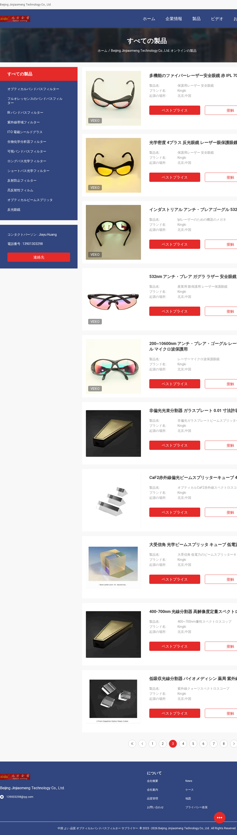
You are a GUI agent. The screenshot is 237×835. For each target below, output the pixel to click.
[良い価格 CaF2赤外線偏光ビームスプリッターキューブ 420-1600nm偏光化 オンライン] (113, 500)
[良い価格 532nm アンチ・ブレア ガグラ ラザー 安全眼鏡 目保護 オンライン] (113, 299)
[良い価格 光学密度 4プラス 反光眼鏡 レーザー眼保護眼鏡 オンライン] (113, 165)
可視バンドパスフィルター (26, 151)
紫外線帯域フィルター (23, 122)
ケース (189, 789)
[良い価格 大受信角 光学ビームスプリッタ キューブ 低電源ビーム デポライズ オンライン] (113, 567)
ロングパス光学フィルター (26, 161)
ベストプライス (175, 110)
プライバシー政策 (196, 807)
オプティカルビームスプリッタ (30, 200)
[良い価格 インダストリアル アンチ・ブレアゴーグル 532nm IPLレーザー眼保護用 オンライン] (113, 232)
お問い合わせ (155, 807)
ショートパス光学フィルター (28, 171)
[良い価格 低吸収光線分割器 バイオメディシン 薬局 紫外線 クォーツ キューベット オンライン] (113, 701)
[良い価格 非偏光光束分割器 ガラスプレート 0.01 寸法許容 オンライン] (113, 433)
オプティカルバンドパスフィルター (33, 89)
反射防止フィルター (22, 180)
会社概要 (152, 781)
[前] (142, 744)
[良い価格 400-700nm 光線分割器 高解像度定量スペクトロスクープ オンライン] (113, 634)
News (188, 781)
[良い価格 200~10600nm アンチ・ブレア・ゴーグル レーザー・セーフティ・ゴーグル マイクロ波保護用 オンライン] (113, 366)
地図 (188, 798)
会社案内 (152, 789)
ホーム (102, 50)
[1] (132, 744)
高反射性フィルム (20, 190)
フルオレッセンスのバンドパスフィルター (34, 101)
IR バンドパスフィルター (25, 112)
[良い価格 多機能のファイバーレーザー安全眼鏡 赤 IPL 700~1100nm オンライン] (113, 98)
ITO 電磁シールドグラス (25, 132)
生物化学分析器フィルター (26, 141)
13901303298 (32, 244)
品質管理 (152, 798)
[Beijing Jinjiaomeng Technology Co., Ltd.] (15, 18)
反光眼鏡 (13, 209)
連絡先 (38, 257)
